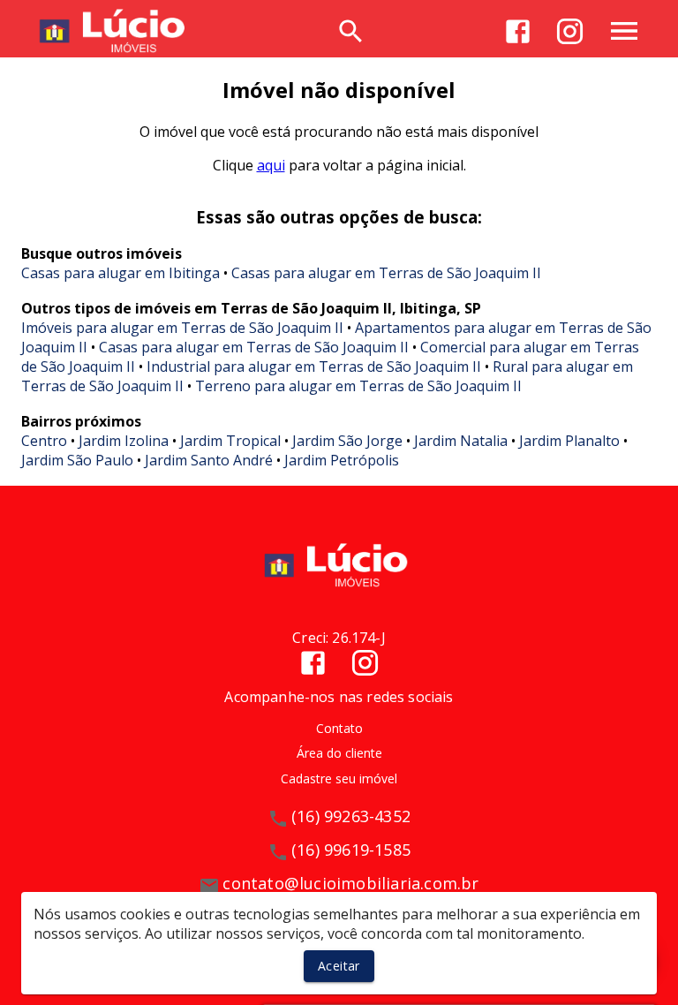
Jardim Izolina (124, 440)
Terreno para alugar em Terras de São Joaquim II (358, 386)
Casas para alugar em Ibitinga (120, 273)
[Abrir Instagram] (569, 31)
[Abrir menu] (624, 31)
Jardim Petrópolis (341, 460)
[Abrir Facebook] (517, 31)
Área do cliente (339, 752)
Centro (44, 440)
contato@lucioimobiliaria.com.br (350, 883)
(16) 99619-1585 (351, 849)
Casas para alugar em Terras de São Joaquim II (386, 273)
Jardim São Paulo (77, 460)
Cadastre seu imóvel (339, 778)
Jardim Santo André (209, 460)
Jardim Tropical (230, 440)
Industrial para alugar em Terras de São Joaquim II (314, 366)
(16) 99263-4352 (351, 816)
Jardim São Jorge (347, 440)
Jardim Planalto (569, 440)
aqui (271, 165)
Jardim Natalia (461, 440)
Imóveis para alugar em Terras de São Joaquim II (182, 327)
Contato (339, 728)
